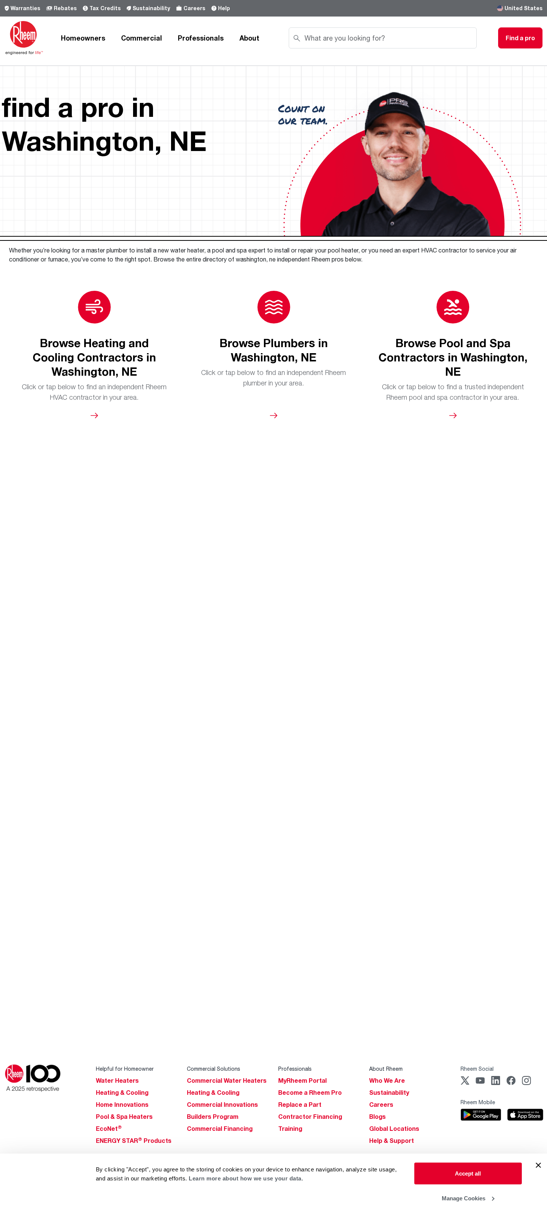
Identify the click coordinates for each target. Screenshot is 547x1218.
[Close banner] (538, 1165)
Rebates (65, 8)
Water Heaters (117, 1080)
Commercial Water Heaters (227, 1080)
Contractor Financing (310, 1116)
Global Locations (394, 1128)
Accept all (468, 1173)
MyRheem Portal (302, 1080)
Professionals (201, 38)
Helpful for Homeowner (125, 1068)
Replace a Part (299, 1104)
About (249, 38)
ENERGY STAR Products (133, 1140)
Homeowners (83, 38)
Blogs (377, 1116)
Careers (194, 8)
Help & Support (391, 1140)
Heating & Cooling (122, 1092)
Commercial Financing (220, 1128)
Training (290, 1128)
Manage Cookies (463, 1198)
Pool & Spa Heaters (124, 1116)
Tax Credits (105, 8)
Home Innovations (122, 1104)
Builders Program (212, 1116)
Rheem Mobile (478, 1102)
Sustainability (151, 8)
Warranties (25, 8)
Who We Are (387, 1080)
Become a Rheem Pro (310, 1092)
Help (224, 8)
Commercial (141, 38)
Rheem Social (477, 1068)
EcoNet (109, 1128)
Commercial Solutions (213, 1068)
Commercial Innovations (222, 1104)
